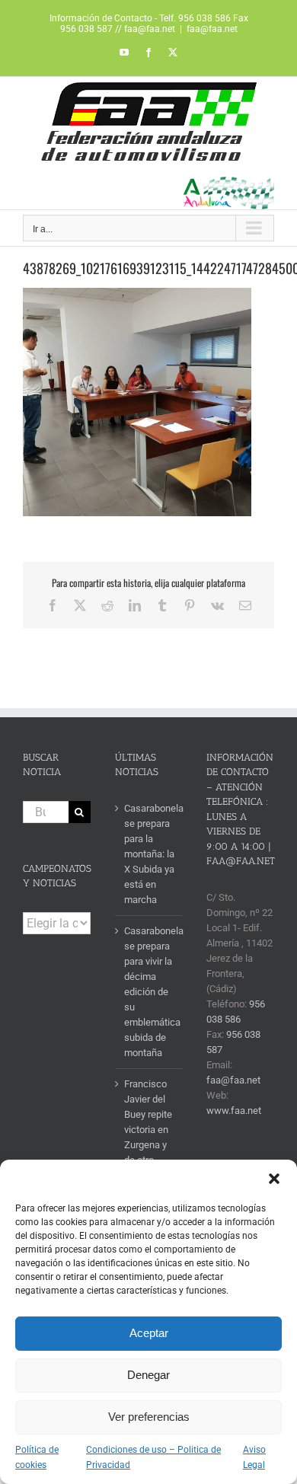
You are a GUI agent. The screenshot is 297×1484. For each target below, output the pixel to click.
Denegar (148, 1374)
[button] (274, 1178)
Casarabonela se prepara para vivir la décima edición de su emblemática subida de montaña (149, 991)
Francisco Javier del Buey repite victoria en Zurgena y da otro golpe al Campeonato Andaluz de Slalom (149, 1152)
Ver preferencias (149, 1416)
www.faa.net (233, 1110)
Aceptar (148, 1332)
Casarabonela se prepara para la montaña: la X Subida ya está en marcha (149, 854)
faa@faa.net (212, 29)
